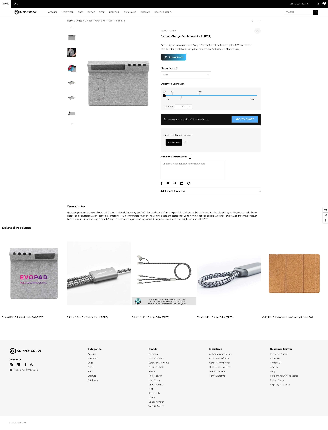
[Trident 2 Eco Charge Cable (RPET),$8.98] (229, 273)
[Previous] (254, 20)
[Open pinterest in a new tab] (31, 364)
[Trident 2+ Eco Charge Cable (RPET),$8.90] (164, 273)
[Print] (174, 183)
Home (5, 4)
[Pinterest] (188, 183)
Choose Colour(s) (169, 68)
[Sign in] (317, 4)
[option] (118, 83)
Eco (16, 4)
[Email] (168, 183)
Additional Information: (174, 157)
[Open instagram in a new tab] (11, 364)
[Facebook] (161, 183)
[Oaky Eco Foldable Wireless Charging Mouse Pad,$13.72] (294, 273)
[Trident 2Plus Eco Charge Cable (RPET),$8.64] (99, 273)
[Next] (258, 20)
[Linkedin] (181, 183)
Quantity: (168, 106)
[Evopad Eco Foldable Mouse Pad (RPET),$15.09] (34, 273)
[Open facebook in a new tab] (25, 364)
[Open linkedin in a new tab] (18, 364)
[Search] (315, 12)
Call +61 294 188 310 (299, 4)
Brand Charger (168, 30)
